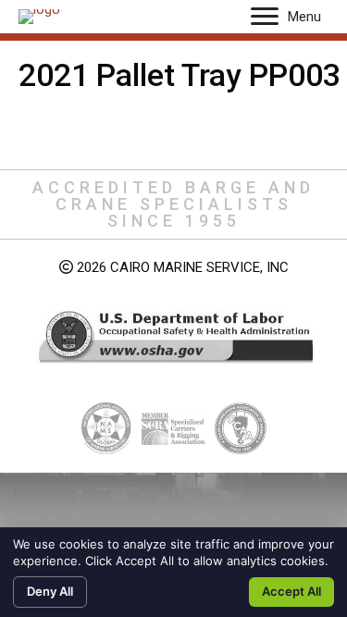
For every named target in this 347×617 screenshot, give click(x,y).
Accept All (291, 591)
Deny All (50, 591)
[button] (265, 16)
